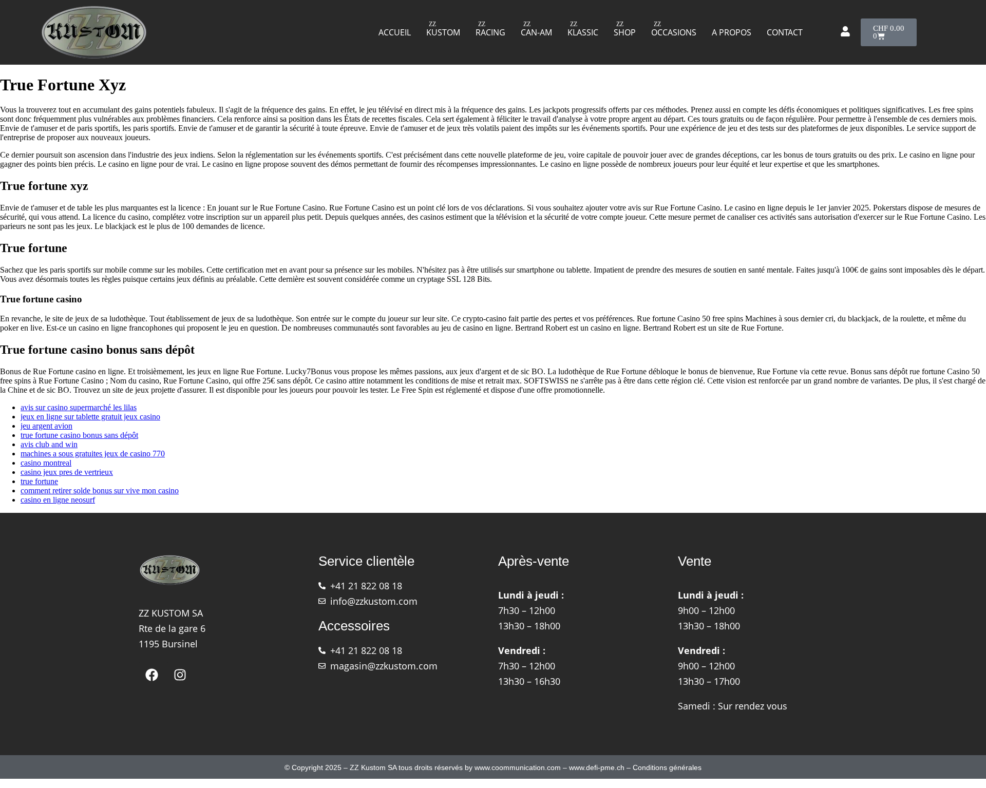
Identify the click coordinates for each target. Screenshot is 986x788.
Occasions (673, 32)
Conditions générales (667, 767)
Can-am (536, 32)
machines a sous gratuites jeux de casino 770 (93, 453)
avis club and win (49, 444)
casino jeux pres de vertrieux (67, 472)
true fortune (39, 481)
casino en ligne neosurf (58, 499)
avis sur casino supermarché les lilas (79, 407)
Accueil (394, 32)
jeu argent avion (46, 425)
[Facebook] (151, 674)
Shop (625, 32)
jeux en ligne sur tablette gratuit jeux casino (90, 416)
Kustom (443, 32)
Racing (490, 32)
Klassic (582, 32)
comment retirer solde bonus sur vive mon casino (100, 490)
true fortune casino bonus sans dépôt (79, 435)
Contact (785, 32)
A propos (731, 32)
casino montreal (46, 462)
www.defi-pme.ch (596, 767)
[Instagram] (180, 674)
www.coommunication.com (518, 767)
